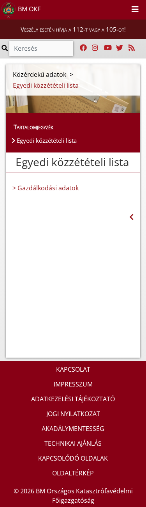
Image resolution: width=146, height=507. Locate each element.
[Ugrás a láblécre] (123, 8)
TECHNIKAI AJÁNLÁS (73, 443)
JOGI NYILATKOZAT (73, 414)
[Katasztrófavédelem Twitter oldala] (119, 48)
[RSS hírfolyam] (131, 48)
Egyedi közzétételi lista (46, 140)
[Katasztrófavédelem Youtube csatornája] (108, 48)
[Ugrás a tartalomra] (114, 8)
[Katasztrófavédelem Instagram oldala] (95, 48)
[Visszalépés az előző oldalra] (131, 217)
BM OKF (28, 9)
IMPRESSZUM (73, 384)
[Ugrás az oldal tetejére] (11, 162)
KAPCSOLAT (73, 369)
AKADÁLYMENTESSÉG (73, 428)
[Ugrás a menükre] (105, 8)
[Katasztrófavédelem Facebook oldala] (83, 48)
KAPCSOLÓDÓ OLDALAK (73, 458)
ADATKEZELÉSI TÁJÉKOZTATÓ (73, 399)
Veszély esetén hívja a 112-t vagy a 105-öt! (73, 29)
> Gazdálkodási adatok (45, 188)
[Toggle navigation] (135, 10)
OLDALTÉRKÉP (73, 473)
